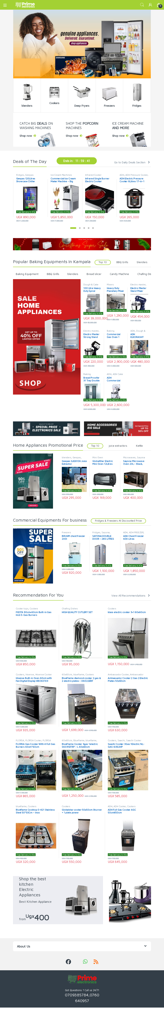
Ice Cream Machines (61, 175)
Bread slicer (94, 274)
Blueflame (78, 740)
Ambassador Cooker (118, 674)
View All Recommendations (128, 595)
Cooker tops (22, 608)
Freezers (66, 532)
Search (142, 5)
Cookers (34, 608)
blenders (142, 262)
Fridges (20, 175)
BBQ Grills (122, 262)
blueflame (78, 674)
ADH (122, 175)
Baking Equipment (27, 274)
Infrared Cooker (93, 175)
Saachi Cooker (133, 740)
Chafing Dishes (146, 274)
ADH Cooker (120, 806)
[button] (73, 228)
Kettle (139, 445)
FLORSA (20, 740)
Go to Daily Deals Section (130, 162)
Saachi (121, 740)
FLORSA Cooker (33, 740)
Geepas (29, 175)
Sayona (141, 457)
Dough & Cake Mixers (90, 285)
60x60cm (67, 674)
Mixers (110, 284)
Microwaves (129, 457)
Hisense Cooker (43, 674)
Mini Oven (97, 457)
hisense (30, 674)
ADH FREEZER (136, 532)
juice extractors (118, 445)
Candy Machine (119, 274)
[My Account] (150, 4)
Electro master (138, 284)
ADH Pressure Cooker (136, 175)
